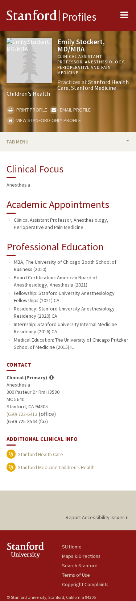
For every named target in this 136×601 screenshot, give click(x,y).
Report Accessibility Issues (96, 517)
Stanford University (34, 550)
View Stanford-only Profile (48, 120)
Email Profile (74, 110)
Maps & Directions (81, 556)
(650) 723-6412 (22, 414)
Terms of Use (76, 575)
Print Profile (31, 110)
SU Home (72, 546)
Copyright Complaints (85, 584)
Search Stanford (80, 565)
